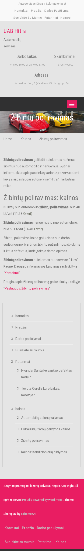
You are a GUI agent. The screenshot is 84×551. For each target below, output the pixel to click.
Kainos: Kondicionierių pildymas (44, 452)
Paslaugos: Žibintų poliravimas (27, 288)
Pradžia (36, 10)
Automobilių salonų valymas (42, 418)
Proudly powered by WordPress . (43, 500)
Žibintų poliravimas (35, 440)
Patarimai (51, 17)
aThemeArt (28, 514)
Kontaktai (21, 10)
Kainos (65, 17)
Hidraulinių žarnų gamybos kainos (45, 429)
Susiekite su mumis (27, 17)
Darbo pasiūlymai (57, 10)
